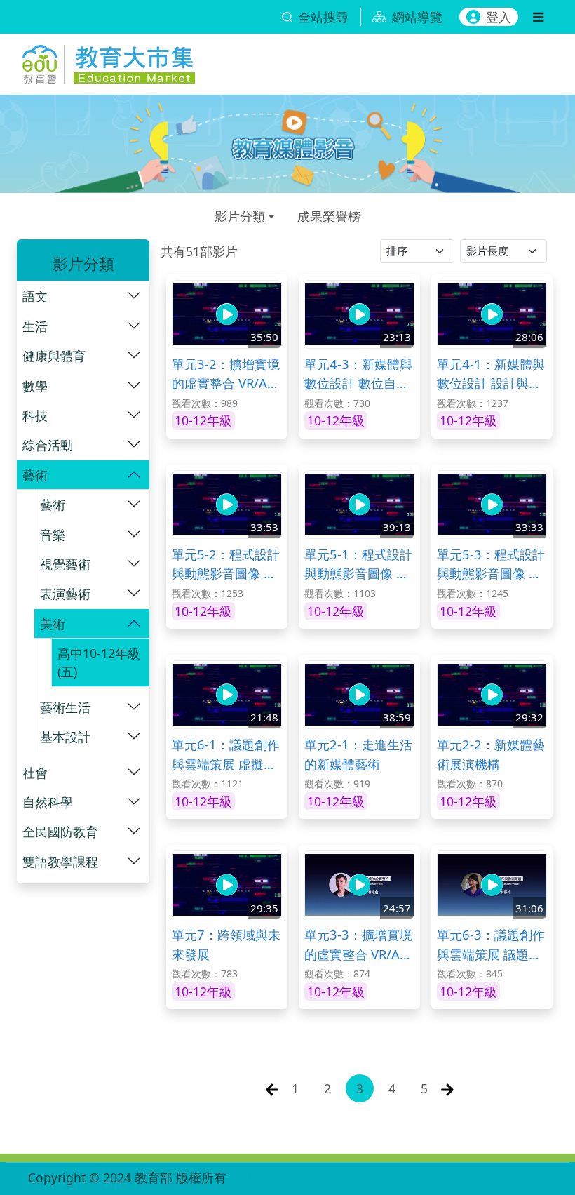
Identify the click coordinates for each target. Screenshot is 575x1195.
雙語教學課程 (60, 861)
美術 (52, 623)
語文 (35, 296)
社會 (35, 772)
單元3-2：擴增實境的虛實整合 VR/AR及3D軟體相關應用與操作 (226, 374)
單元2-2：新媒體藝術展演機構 (491, 754)
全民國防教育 (60, 831)
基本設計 (65, 736)
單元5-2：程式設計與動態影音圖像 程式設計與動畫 (226, 564)
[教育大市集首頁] (108, 61)
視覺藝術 (65, 564)
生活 (35, 326)
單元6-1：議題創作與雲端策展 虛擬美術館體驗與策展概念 (226, 754)
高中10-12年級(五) (99, 662)
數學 (35, 386)
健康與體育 (54, 355)
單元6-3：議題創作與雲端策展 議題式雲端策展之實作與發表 (491, 944)
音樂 (52, 534)
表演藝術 (65, 593)
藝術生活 (65, 707)
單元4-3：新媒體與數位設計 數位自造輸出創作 (358, 374)
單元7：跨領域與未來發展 (226, 944)
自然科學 (47, 802)
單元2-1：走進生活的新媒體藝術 (358, 754)
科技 (35, 415)
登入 (498, 16)
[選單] (538, 17)
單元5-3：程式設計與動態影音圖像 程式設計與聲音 (491, 564)
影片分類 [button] (240, 216)
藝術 (35, 475)
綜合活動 (47, 444)
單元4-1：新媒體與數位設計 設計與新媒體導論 (491, 374)
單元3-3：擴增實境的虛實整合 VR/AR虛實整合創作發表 (358, 944)
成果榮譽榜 (328, 216)
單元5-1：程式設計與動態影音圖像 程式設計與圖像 (358, 564)
